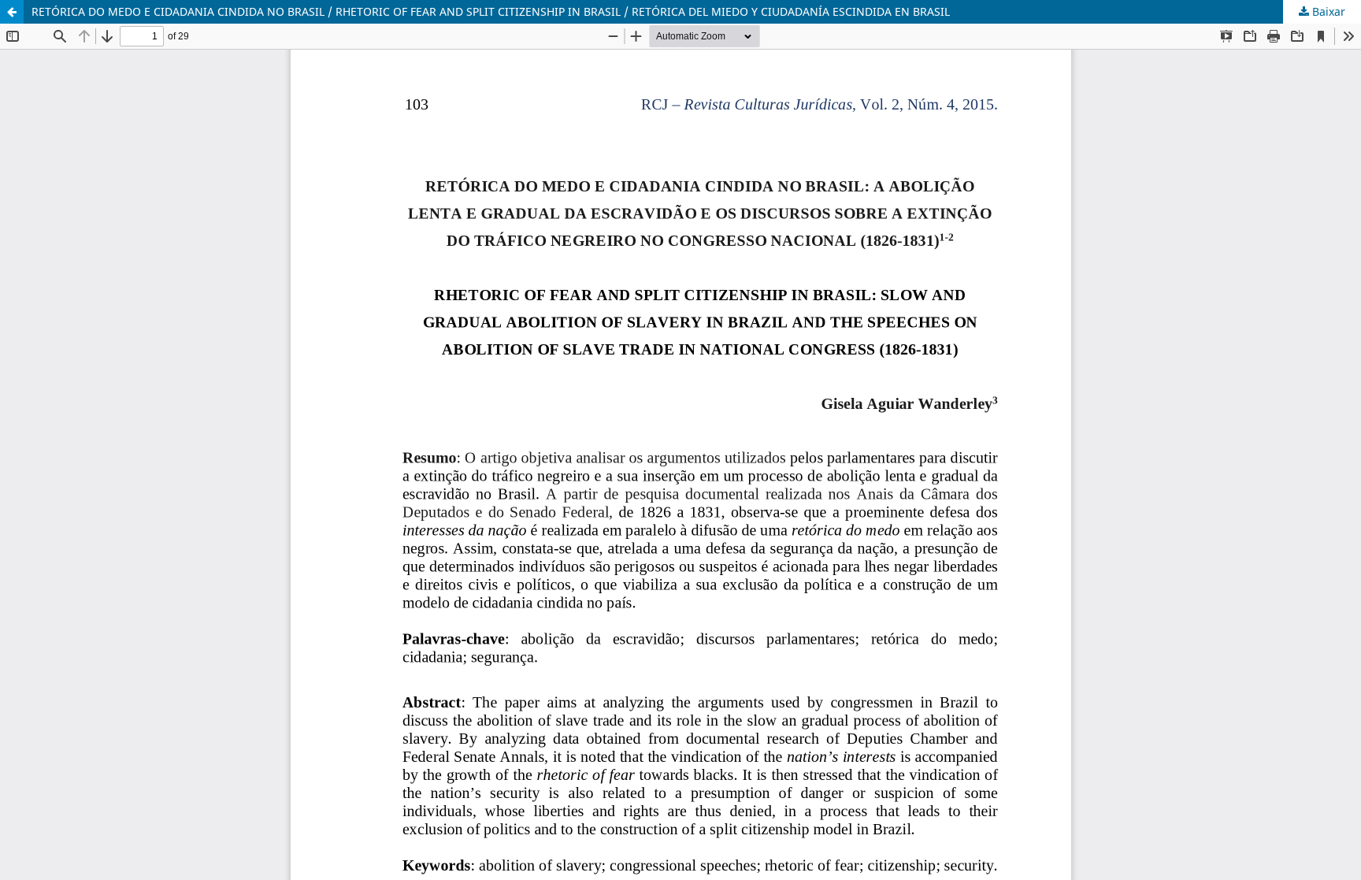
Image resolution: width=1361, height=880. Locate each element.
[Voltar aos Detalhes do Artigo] (12, 12)
